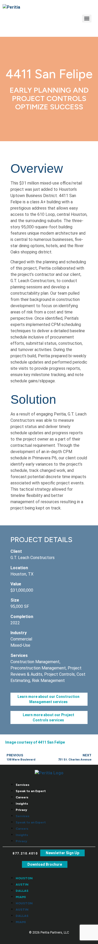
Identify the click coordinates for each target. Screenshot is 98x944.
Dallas (22, 891)
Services (22, 785)
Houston (24, 878)
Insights (22, 803)
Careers (22, 797)
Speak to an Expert (31, 791)
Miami (21, 897)
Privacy (21, 810)
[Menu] (86, 18)
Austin (22, 884)
